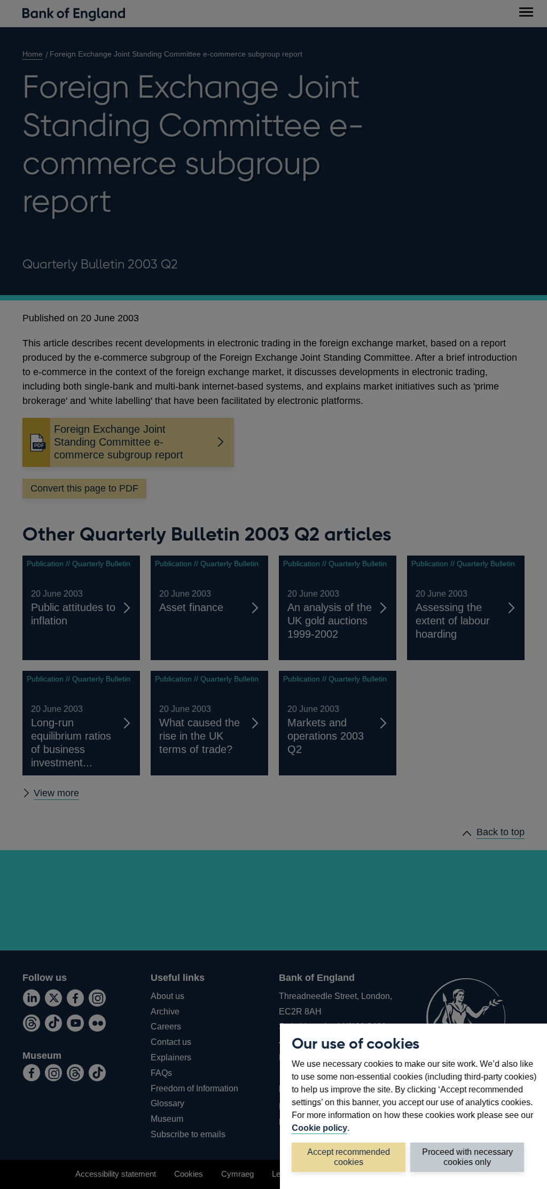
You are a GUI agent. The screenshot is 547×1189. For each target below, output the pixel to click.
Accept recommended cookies (348, 1157)
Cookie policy (319, 1127)
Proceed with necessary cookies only (467, 1157)
